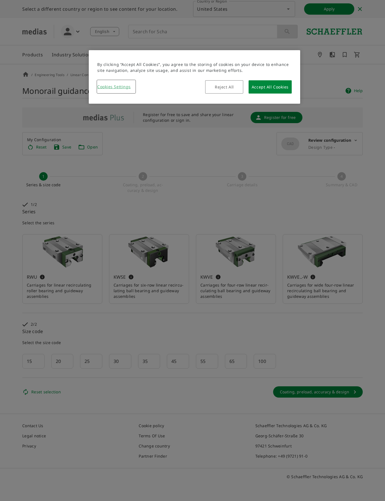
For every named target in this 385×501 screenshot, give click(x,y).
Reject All (224, 87)
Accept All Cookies (270, 87)
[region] (194, 77)
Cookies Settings (114, 86)
